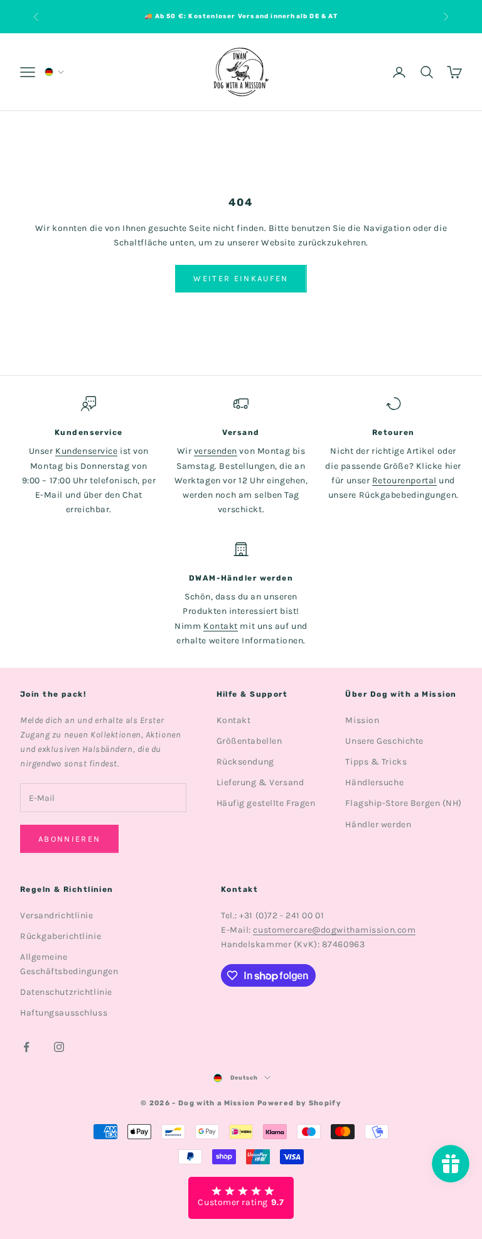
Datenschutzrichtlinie (66, 992)
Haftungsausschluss (63, 1012)
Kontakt (220, 626)
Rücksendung (245, 761)
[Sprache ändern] (53, 72)
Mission (362, 720)
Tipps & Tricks (376, 761)
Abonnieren (69, 839)
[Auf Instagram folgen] (59, 1047)
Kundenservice (86, 451)
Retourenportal (404, 480)
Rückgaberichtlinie (60, 936)
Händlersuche (374, 782)
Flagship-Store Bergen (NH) (403, 803)
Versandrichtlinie (57, 915)
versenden (215, 451)
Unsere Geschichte (384, 741)
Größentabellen (249, 741)
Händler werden (378, 824)
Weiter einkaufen (240, 278)
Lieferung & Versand (260, 782)
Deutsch (244, 1078)
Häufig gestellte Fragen (266, 803)
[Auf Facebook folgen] (26, 1047)
